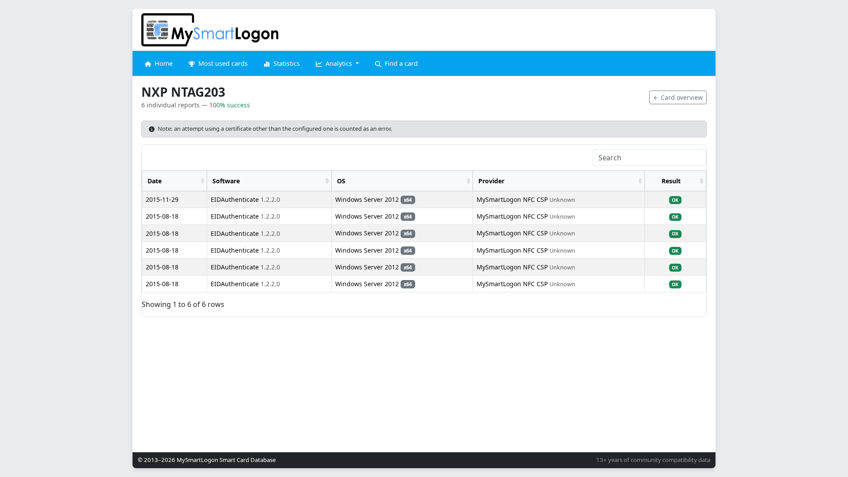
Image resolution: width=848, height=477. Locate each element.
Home (163, 63)
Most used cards (222, 63)
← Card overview (678, 97)
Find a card (400, 63)
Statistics (286, 63)
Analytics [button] (339, 63)
